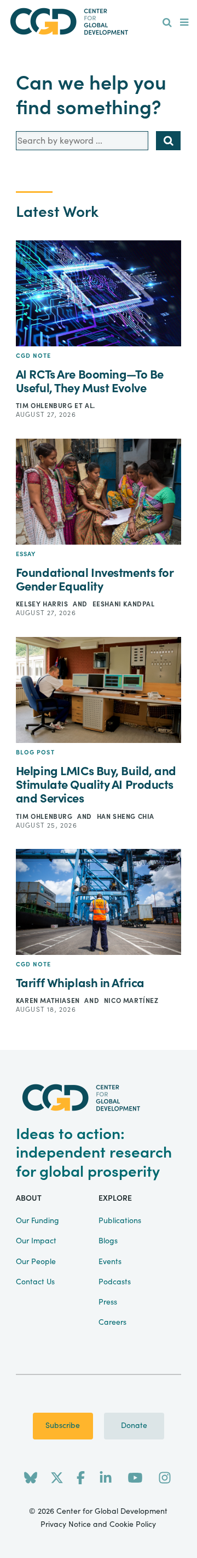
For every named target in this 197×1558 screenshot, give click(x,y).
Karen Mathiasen (49, 1001)
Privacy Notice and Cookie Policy (98, 1524)
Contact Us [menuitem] (35, 1282)
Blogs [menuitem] (108, 1241)
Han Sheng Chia (125, 817)
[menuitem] (167, 23)
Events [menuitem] (110, 1262)
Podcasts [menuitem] (115, 1282)
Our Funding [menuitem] (37, 1221)
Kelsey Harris (43, 604)
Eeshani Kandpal (123, 604)
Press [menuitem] (108, 1302)
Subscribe (62, 1425)
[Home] (98, 22)
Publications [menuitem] (120, 1221)
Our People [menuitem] (36, 1262)
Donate (134, 1425)
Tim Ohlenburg (45, 406)
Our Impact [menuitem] (36, 1241)
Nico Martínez (131, 1001)
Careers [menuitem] (112, 1322)
